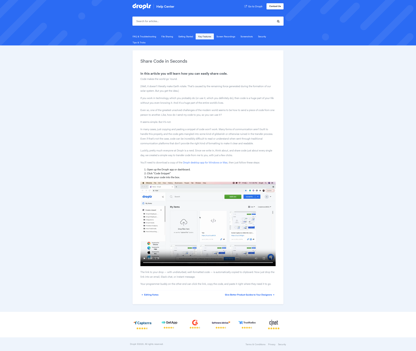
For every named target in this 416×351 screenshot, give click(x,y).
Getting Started (185, 36)
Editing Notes (151, 294)
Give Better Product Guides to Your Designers (248, 294)
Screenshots (246, 36)
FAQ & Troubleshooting (144, 36)
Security (262, 36)
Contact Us (275, 6)
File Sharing (167, 36)
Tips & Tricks (139, 42)
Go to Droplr (255, 6)
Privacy (271, 344)
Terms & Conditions (256, 344)
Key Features (204, 36)
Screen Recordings (225, 36)
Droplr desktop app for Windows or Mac (205, 162)
